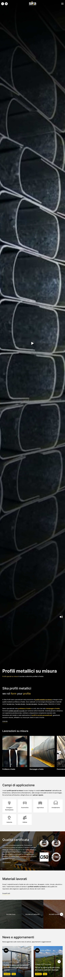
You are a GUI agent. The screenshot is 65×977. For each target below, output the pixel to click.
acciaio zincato (20, 704)
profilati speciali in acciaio (16, 711)
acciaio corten (43, 704)
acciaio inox (10, 704)
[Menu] (62, 3)
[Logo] (32, 4)
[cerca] (2, 3)
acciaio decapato (31, 704)
